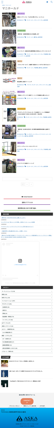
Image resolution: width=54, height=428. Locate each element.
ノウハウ (28, 85)
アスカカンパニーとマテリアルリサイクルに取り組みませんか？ (17, 226)
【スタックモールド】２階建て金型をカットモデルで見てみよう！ (34, 64)
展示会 (35, 37)
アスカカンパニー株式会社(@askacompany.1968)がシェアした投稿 (20, 283)
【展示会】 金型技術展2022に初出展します (28, 34)
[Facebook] (1, 410)
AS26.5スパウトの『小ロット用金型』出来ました (21, 361)
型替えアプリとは (27, 202)
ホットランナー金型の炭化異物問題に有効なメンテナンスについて (34, 51)
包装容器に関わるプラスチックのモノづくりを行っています (27, 423)
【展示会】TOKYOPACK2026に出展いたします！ (13, 218)
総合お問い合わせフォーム (27, 395)
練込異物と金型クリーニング (24, 81)
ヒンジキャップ (37, 134)
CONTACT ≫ (28, 401)
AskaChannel (28, 197)
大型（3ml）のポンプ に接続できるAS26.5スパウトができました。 (26, 371)
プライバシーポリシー (14, 406)
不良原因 (45, 54)
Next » (27, 179)
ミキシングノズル (38, 20)
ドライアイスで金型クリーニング (25, 163)
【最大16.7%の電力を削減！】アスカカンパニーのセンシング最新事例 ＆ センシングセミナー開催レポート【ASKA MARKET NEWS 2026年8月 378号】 (26, 236)
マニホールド (29, 20)
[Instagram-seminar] (4, 410)
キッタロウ (29, 134)
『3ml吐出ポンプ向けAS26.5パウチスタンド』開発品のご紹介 (25, 381)
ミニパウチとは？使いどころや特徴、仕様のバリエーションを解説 (18, 222)
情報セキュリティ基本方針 (30, 406)
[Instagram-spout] (3, 410)
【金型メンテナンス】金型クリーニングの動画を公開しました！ (33, 95)
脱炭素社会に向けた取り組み (27, 208)
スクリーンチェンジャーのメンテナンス (27, 146)
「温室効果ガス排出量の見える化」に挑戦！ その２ (14, 231)
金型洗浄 (45, 20)
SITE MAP (42, 406)
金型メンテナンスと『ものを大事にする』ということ (30, 17)
